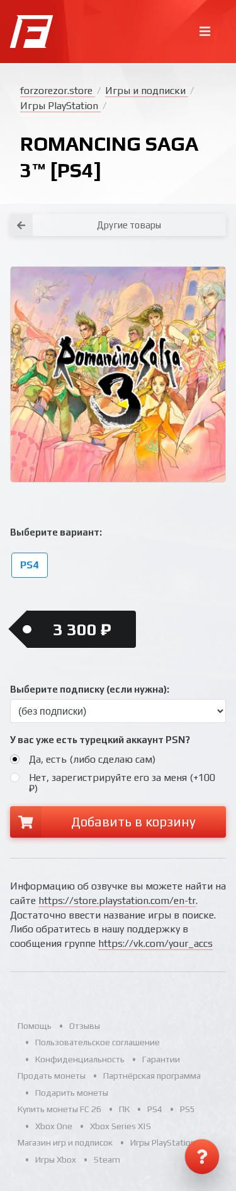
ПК (124, 1109)
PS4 (29, 565)
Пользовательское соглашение (97, 1042)
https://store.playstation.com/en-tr (117, 900)
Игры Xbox (55, 1159)
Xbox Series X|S (120, 1126)
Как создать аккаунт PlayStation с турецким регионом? (204, 207)
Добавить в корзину (133, 822)
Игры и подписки (146, 91)
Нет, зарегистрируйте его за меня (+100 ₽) (122, 783)
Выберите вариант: (56, 532)
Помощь (35, 1026)
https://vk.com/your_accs (155, 943)
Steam (107, 1159)
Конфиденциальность (80, 1059)
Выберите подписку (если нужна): (89, 689)
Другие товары (129, 225)
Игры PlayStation (60, 106)
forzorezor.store (57, 91)
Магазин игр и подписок (65, 1142)
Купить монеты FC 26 (59, 1109)
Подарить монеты (71, 1093)
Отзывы (84, 1026)
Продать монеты (52, 1076)
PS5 (187, 1109)
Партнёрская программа (152, 1076)
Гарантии (161, 1059)
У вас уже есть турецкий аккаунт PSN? (100, 739)
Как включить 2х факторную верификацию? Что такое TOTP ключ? (203, 214)
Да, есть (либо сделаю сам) (92, 759)
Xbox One (53, 1126)
